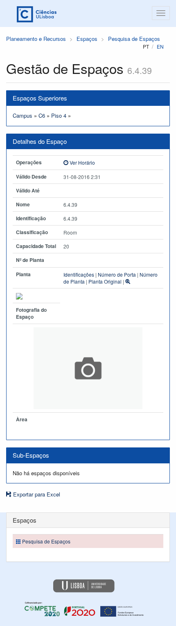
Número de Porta (117, 274)
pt (146, 46)
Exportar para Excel (35, 494)
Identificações (78, 274)
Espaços (87, 38)
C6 (41, 115)
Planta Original (105, 281)
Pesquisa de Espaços (134, 38)
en (160, 46)
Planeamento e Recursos (36, 38)
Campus (22, 115)
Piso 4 (58, 115)
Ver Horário (81, 162)
